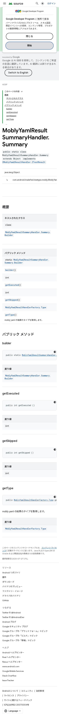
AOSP (4, 84)
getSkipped (11, 299)
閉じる (29, 36)
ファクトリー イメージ (12, 591)
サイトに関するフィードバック (18, 700)
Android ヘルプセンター (13, 652)
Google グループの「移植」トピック (19, 640)
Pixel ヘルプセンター (11, 657)
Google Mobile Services (13, 671)
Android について (10, 691)
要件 (4, 577)
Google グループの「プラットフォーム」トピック (25, 631)
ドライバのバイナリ (11, 595)
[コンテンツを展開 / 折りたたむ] (21, 91)
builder (9, 270)
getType (9, 314)
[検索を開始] (37, 3)
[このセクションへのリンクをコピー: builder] (14, 343)
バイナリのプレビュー (12, 586)
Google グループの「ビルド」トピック (20, 635)
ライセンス (9, 695)
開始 (29, 45)
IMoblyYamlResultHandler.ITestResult (23, 162)
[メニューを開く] (4, 3)
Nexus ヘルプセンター (12, 662)
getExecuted (12, 285)
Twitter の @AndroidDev (13, 617)
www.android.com (10, 666)
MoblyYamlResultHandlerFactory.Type (25, 307)
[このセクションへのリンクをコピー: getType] (16, 488)
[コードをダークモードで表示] (55, 352)
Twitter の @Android (11, 612)
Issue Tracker (8, 680)
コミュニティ (27, 691)
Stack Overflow (9, 675)
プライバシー (23, 695)
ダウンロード (8, 582)
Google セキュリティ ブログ (15, 626)
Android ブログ (9, 622)
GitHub (5, 600)
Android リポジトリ (11, 572)
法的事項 (40, 691)
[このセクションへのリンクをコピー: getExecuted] (22, 394)
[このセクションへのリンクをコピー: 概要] (12, 207)
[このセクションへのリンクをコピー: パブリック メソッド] (37, 334)
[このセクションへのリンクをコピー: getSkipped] (20, 441)
